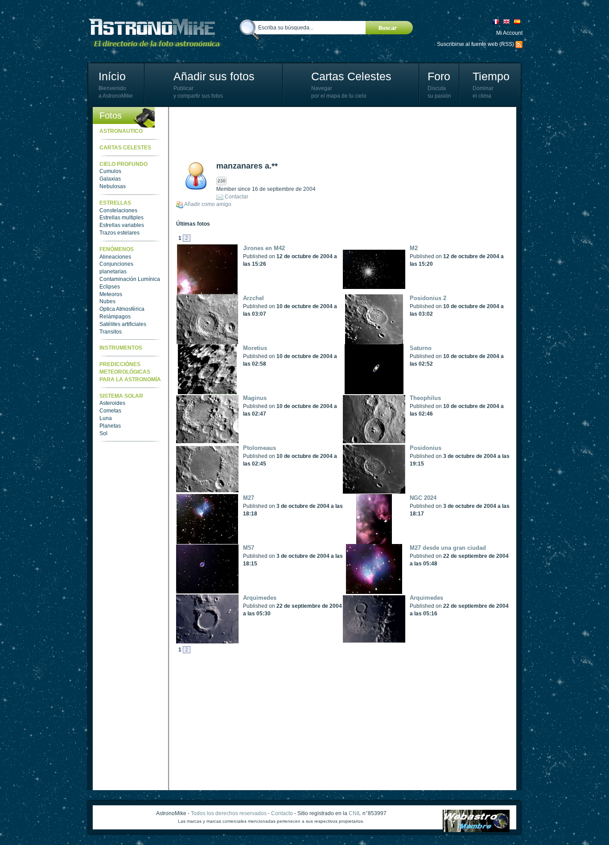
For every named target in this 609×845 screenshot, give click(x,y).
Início (112, 76)
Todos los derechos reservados (229, 813)
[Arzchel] (209, 319)
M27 (248, 498)
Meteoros (110, 294)
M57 (248, 547)
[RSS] (519, 44)
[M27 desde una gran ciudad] (376, 569)
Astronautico (121, 131)
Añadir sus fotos (214, 76)
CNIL (355, 813)
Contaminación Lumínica (129, 279)
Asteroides (112, 403)
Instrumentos (120, 348)
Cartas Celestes (351, 76)
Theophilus (425, 398)
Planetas (110, 426)
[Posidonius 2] (376, 319)
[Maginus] (209, 419)
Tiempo (491, 76)
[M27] (209, 519)
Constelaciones (118, 210)
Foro (439, 76)
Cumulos (110, 171)
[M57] (209, 569)
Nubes (107, 301)
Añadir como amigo (207, 204)
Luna (105, 418)
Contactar (236, 197)
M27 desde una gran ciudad (448, 547)
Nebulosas (112, 186)
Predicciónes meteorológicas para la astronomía (130, 372)
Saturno (421, 348)
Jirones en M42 (264, 248)
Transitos (110, 332)
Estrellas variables (121, 225)
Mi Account (509, 33)
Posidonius (425, 448)
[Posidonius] (376, 469)
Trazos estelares (119, 233)
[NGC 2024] (376, 519)
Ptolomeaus (259, 448)
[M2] (376, 269)
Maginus (255, 398)
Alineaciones (115, 257)
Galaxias (110, 179)
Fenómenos (116, 249)
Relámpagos (115, 316)
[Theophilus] (376, 419)
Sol (103, 433)
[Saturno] (376, 369)
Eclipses (109, 287)
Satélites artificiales (122, 324)
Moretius (255, 348)
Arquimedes (259, 597)
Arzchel (253, 298)
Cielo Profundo (123, 164)
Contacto (282, 813)
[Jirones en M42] (209, 269)
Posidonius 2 (428, 298)
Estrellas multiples (121, 217)
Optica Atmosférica (121, 309)
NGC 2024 (423, 498)
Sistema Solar (121, 396)
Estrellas (115, 203)
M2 (414, 248)
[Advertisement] (338, 134)
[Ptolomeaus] (209, 469)
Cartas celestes (125, 147)
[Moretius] (209, 369)
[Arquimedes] (209, 619)
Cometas (110, 411)
